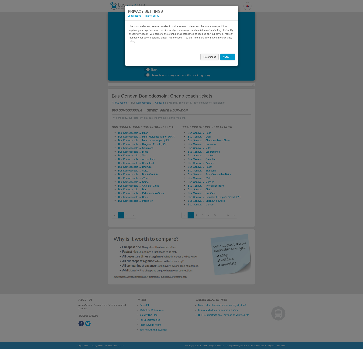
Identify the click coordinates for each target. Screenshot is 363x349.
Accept (228, 56)
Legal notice (134, 15)
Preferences (209, 56)
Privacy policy (151, 15)
